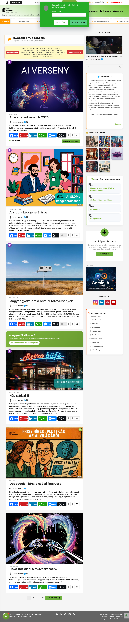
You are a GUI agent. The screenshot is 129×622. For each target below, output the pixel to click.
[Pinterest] (107, 302)
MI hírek (12, 297)
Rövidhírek (96, 327)
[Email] (113, 302)
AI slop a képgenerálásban (29, 212)
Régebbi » (117, 124)
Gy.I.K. (119, 11)
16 (43, 612)
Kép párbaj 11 (19, 395)
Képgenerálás (14, 392)
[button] (7, 3)
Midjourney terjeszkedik (28, 21)
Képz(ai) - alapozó (71, 141)
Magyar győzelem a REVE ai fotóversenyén (41, 301)
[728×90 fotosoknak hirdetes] (44, 434)
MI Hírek (95, 323)
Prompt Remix (97, 346)
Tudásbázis (13, 209)
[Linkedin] (101, 302)
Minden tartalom (98, 320)
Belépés (100, 2)
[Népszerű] (10, 62)
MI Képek (95, 342)
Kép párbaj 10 (96, 219)
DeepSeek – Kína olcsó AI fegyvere (35, 497)
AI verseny (13, 114)
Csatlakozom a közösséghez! (26, 343)
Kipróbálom (74, 52)
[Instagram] (95, 302)
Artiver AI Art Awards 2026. (29, 117)
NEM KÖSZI (61, 22)
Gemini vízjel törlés (106, 21)
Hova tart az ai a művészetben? (33, 583)
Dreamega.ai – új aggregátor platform (104, 56)
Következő (52, 612)
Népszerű (93, 11)
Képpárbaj (96, 350)
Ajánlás (107, 11)
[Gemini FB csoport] (101, 279)
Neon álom (95, 209)
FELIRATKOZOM (78, 22)
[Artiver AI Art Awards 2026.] (44, 86)
